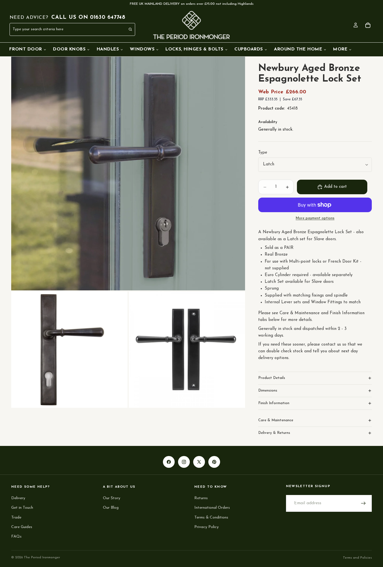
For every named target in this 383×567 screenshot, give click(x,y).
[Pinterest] (214, 461)
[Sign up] (363, 503)
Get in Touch (22, 508)
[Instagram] (183, 461)
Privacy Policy (206, 527)
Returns (201, 498)
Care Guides (21, 527)
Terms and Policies (357, 557)
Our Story (111, 498)
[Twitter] (199, 461)
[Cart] (368, 25)
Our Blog (111, 508)
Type (262, 153)
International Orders (212, 508)
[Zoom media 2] (69, 349)
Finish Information (273, 403)
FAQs (16, 536)
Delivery (18, 498)
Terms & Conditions (211, 517)
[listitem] (342, 49)
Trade (16, 517)
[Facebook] (168, 461)
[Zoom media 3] (187, 349)
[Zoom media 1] (128, 173)
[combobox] (60, 29)
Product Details (271, 378)
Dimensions (267, 390)
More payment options (315, 218)
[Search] (130, 29)
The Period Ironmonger (42, 557)
